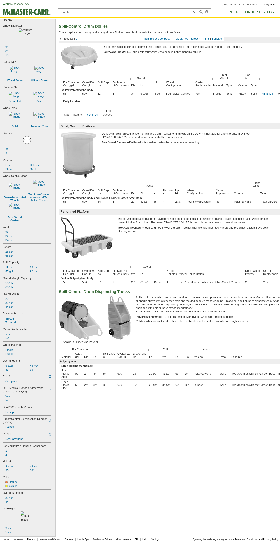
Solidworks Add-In (102, 539)
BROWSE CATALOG (17, 4)
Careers (69, 539)
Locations (18, 539)
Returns (31, 539)
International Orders (50, 539)
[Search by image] (207, 12)
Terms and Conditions (246, 539)
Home (6, 539)
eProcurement (123, 539)
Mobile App (83, 539)
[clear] (193, 12)
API (136, 539)
